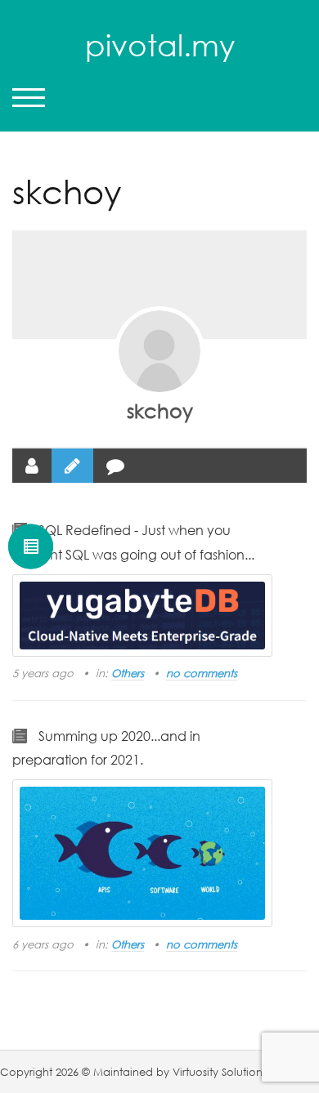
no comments (201, 673)
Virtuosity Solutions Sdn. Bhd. (245, 1071)
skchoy (160, 410)
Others (127, 673)
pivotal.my (160, 45)
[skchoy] (159, 351)
